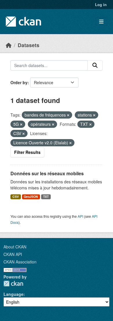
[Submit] (95, 65)
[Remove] (68, 115)
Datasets (28, 45)
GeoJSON (31, 196)
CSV (15, 196)
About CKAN (14, 247)
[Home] (9, 45)
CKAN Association (20, 262)
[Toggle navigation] (101, 21)
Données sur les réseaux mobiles (47, 173)
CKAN (13, 284)
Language (13, 294)
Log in (101, 4)
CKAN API (12, 254)
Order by (19, 82)
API (80, 216)
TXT (46, 196)
